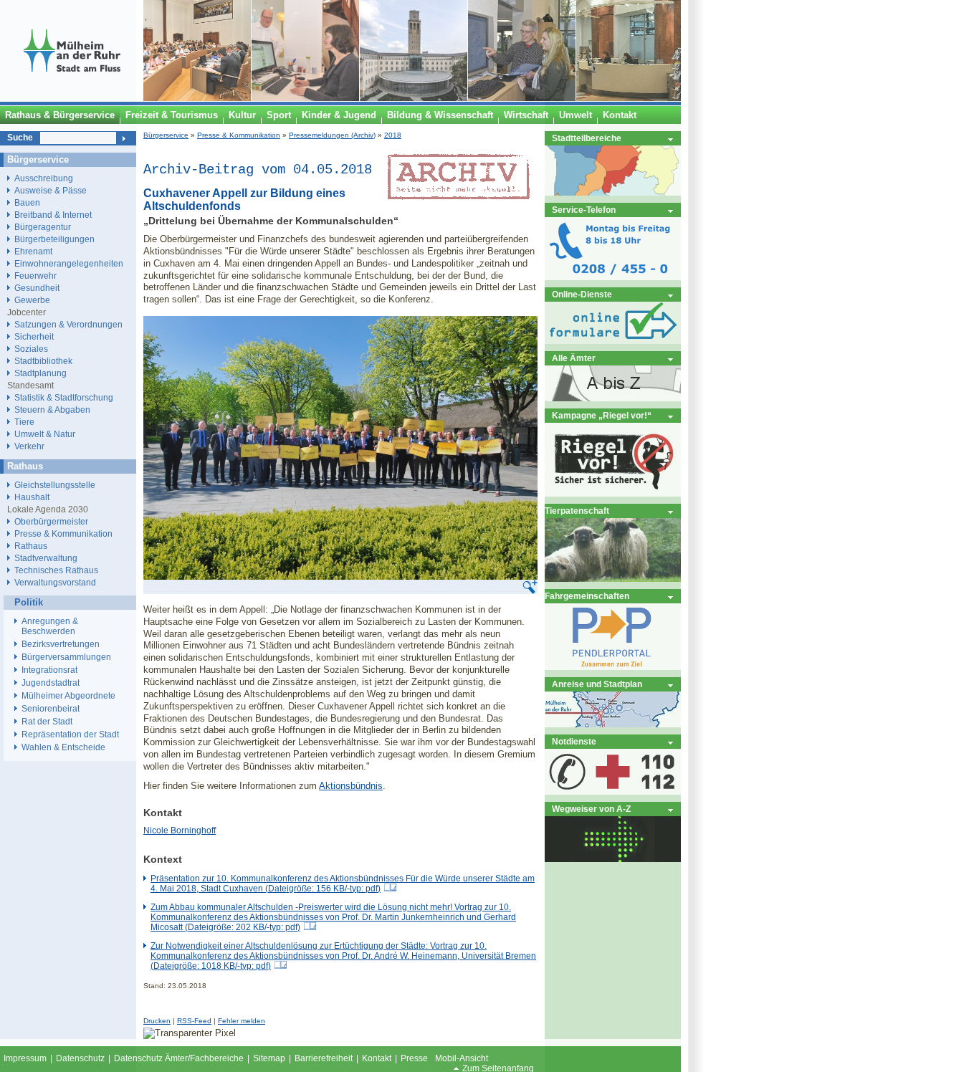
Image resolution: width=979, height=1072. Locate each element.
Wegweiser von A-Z (591, 808)
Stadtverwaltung (45, 558)
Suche (20, 138)
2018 (392, 135)
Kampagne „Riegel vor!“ (601, 415)
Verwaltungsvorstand (55, 582)
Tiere (24, 421)
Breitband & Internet (53, 214)
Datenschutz (80, 1058)
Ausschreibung (43, 178)
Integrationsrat (49, 670)
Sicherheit (34, 336)
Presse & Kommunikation (238, 135)
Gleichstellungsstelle (54, 484)
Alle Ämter (574, 358)
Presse (414, 1058)
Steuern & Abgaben (52, 409)
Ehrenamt (33, 251)
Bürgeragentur (42, 226)
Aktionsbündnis (351, 785)
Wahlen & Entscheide (63, 747)
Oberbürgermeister (51, 521)
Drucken (157, 1021)
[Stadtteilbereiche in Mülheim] (613, 192)
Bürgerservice (165, 135)
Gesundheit (36, 287)
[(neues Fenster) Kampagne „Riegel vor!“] (613, 493)
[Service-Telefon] (613, 277)
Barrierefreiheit (324, 1058)
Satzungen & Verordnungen (68, 324)
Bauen (27, 202)
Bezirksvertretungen (61, 644)
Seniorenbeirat (51, 709)
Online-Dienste (582, 294)
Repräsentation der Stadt (70, 734)
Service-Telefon (584, 209)
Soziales (31, 348)
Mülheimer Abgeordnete (68, 696)
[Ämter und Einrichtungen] (613, 398)
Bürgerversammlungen (66, 657)
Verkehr (29, 446)
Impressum (25, 1058)
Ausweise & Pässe (50, 190)
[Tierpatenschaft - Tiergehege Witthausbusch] (613, 578)
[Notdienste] (613, 791)
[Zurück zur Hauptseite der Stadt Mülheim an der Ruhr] (71, 98)
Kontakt (376, 1058)
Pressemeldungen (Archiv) (332, 135)
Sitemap (269, 1058)
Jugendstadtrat (51, 683)
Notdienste (574, 741)
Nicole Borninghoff (179, 830)
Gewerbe (32, 300)
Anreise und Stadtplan (597, 684)
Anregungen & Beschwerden (50, 626)
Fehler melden (241, 1021)
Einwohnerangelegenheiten (68, 263)
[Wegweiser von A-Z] (613, 858)
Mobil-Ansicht (461, 1058)
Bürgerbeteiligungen (54, 239)
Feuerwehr (35, 275)
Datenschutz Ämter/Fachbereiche (179, 1058)
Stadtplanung (40, 373)
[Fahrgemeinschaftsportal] (613, 666)
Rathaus (30, 545)
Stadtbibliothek (43, 360)
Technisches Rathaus (56, 570)
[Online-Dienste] (613, 340)
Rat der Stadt (47, 722)
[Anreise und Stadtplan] (613, 724)
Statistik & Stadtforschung (63, 397)
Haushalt (31, 497)
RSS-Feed (194, 1021)
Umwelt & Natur (44, 434)
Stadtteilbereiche (586, 138)
